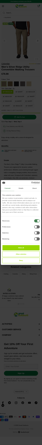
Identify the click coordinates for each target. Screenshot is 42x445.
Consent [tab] (7, 188)
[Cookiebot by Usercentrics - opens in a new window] (31, 183)
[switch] (37, 226)
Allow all (21, 248)
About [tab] (34, 188)
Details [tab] (21, 188)
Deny (21, 260)
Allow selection (21, 254)
